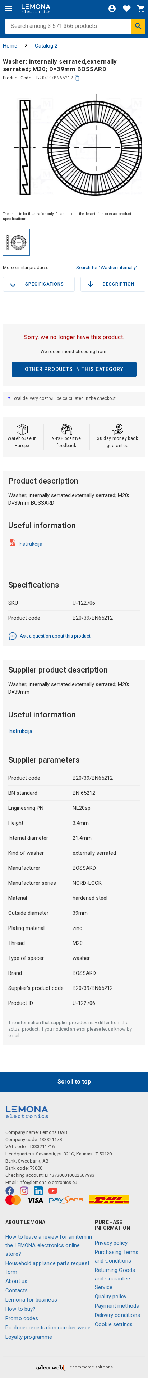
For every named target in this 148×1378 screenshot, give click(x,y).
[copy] (77, 78)
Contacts (16, 1290)
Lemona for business (31, 1300)
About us (16, 1281)
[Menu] (8, 8)
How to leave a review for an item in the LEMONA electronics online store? (48, 1245)
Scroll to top (74, 1081)
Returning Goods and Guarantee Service (115, 1278)
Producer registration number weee (48, 1327)
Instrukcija (31, 544)
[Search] (138, 26)
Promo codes (21, 1318)
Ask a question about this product (55, 636)
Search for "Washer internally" (107, 267)
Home (10, 46)
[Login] (112, 8)
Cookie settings (114, 1324)
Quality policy (110, 1296)
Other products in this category (74, 369)
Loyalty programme (28, 1337)
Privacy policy (111, 1243)
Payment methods (117, 1306)
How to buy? (20, 1309)
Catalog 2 (46, 46)
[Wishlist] (126, 8)
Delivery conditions (117, 1315)
